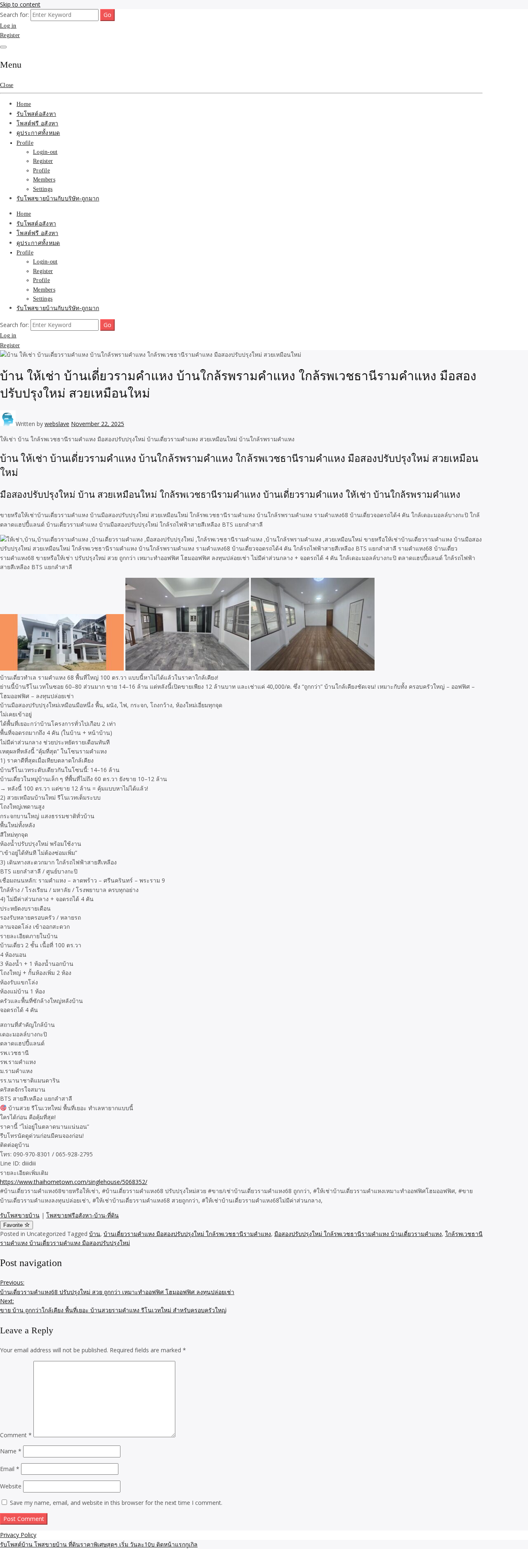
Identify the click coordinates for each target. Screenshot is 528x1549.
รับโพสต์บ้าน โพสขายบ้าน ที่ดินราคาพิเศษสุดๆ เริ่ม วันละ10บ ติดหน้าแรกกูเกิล (99, 1544)
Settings (42, 189)
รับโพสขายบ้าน (20, 1215)
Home (23, 104)
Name (10, 1451)
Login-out (45, 152)
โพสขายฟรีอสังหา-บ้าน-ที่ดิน (82, 1215)
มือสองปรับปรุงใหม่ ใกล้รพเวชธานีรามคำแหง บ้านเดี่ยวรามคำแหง (358, 1234)
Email (9, 1469)
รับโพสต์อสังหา (36, 114)
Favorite (13, 1225)
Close (6, 85)
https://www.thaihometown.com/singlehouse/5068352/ (73, 1182)
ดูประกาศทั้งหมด (38, 133)
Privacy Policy (18, 1535)
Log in (8, 26)
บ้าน (94, 1234)
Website (10, 1486)
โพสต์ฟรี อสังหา (37, 123)
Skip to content (20, 4)
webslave (57, 424)
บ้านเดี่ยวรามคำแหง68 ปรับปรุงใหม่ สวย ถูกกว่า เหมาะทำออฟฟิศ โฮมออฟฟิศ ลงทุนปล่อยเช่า (117, 1286)
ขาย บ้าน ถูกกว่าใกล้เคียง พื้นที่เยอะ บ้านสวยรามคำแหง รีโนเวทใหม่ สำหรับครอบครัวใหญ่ (113, 1305)
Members (44, 180)
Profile (24, 143)
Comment (16, 1435)
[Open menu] (3, 47)
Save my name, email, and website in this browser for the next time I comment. (116, 1503)
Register (10, 35)
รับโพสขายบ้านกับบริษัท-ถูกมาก (57, 198)
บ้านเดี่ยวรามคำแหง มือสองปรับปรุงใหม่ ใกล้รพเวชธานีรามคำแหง (187, 1234)
